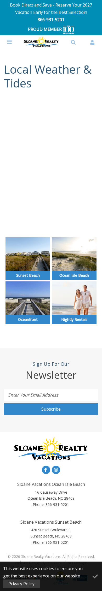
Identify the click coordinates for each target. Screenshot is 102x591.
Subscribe (51, 409)
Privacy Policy (21, 584)
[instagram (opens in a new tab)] (56, 470)
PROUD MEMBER (45, 29)
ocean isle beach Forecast (51, 225)
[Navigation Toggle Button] (9, 42)
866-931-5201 (51, 19)
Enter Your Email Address (33, 395)
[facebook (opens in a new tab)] (46, 470)
